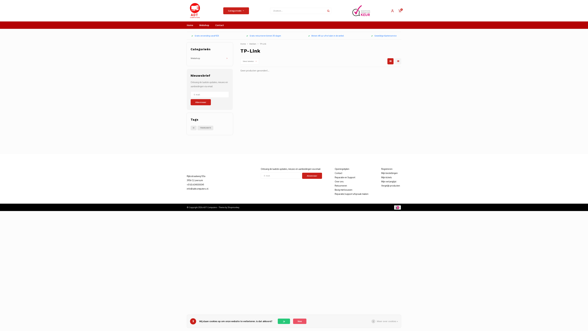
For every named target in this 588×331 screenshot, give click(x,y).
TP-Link (263, 44)
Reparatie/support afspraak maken (351, 194)
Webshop (204, 25)
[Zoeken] (328, 11)
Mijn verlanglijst (388, 181)
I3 (193, 128)
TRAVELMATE (205, 128)
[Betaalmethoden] (397, 207)
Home (190, 25)
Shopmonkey (233, 207)
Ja (284, 321)
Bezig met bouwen (343, 189)
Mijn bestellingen (389, 173)
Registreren (386, 169)
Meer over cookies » (387, 321)
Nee (300, 321)
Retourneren (341, 185)
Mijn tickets (386, 177)
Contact (219, 25)
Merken (252, 44)
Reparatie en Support (345, 177)
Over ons (339, 181)
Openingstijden (342, 169)
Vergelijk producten (390, 185)
